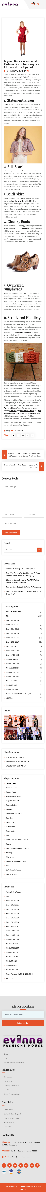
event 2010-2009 (12, 620)
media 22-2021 (11, 681)
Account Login (11, 788)
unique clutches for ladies (20, 332)
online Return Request (12, 1114)
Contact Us (8, 1127)
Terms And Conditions (14, 814)
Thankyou (10, 857)
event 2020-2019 (12, 642)
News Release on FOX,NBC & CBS (19, 848)
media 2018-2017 (12, 668)
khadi (8, 835)
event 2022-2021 (12, 646)
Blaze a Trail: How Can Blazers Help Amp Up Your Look (21, 466)
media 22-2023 (11, 685)
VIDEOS (9, 698)
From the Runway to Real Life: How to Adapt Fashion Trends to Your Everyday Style (23, 574)
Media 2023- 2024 (12, 676)
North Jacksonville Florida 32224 (23, 1151)
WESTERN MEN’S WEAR (16, 766)
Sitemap (9, 853)
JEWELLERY (11, 783)
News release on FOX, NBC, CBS (19, 694)
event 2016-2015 (12, 633)
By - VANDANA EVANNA (16, 71)
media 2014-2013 (12, 659)
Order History (9, 1109)
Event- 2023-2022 (12, 655)
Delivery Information (11, 1085)
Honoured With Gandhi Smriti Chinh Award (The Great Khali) (23, 592)
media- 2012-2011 (12, 689)
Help (5, 1058)
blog (7, 431)
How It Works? (11, 874)
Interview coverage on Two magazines (20, 569)
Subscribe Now (23, 1023)
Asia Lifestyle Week (13, 612)
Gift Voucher (10, 827)
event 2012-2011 (12, 625)
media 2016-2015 (12, 663)
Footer (8, 844)
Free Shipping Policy (13, 796)
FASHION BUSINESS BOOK (17, 840)
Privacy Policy (11, 805)
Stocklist (9, 818)
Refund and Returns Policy (16, 861)
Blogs (6, 1054)
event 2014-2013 (12, 629)
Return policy (11, 792)
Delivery (9, 809)
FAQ (7, 866)
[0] (31, 3)
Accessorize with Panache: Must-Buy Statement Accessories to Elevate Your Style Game (25, 454)
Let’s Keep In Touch (13, 870)
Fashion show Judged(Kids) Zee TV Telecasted (23, 587)
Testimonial (10, 822)
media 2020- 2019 (12, 672)
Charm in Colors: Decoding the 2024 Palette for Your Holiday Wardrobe (22, 581)
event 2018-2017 (12, 638)
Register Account (12, 801)
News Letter (10, 831)
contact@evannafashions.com (21, 1157)
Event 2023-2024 (12, 651)
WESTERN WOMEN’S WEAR (17, 762)
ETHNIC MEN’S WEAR (15, 757)
